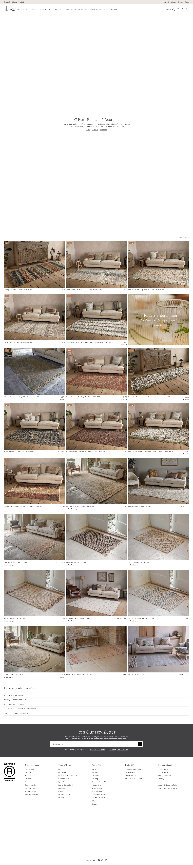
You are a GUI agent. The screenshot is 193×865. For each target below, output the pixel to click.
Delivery (28, 772)
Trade (187, 2)
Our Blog (95, 779)
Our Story (95, 769)
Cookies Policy (122, 749)
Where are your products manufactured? (20, 708)
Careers (94, 804)
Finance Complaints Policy (167, 788)
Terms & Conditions (97, 749)
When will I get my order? (14, 704)
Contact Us (29, 782)
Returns (28, 775)
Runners (95, 130)
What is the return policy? (14, 695)
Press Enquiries (130, 775)
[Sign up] (140, 744)
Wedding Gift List (64, 794)
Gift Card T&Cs (30, 788)
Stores (180, 2)
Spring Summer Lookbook (67, 782)
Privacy (112, 749)
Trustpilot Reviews (31, 794)
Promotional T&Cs (31, 791)
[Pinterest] (106, 860)
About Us (95, 772)
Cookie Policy (163, 772)
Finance (61, 798)
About (173, 2)
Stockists (61, 788)
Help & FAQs (29, 769)
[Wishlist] (178, 9)
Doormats (103, 130)
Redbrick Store (63, 779)
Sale (59, 769)
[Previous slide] (7, 264)
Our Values (95, 775)
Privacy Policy (163, 769)
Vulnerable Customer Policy (167, 785)
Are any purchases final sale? (15, 699)
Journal (166, 2)
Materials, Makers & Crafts (100, 782)
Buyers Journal (97, 788)
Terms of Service (31, 785)
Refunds (28, 779)
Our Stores (62, 772)
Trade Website (130, 772)
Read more (119, 126)
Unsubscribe (162, 782)
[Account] (182, 9)
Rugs (88, 130)
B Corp (94, 801)
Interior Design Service (66, 785)
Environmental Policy (99, 794)
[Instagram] (102, 860)
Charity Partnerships (99, 798)
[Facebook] (99, 860)
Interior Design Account (133, 779)
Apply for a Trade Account (134, 769)
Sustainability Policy (99, 791)
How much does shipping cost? (16, 713)
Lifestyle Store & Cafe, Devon (68, 775)
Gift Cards (61, 791)
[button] (186, 237)
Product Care (96, 785)
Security (161, 779)
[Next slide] (61, 264)
